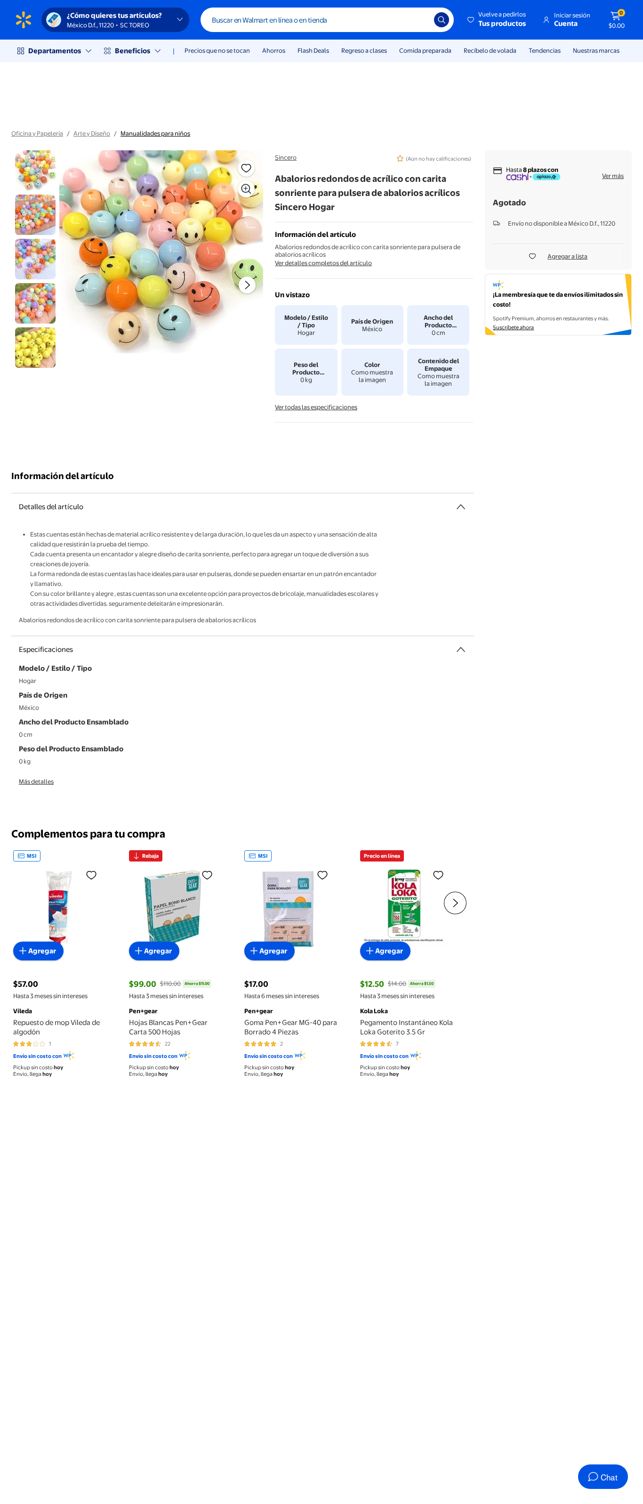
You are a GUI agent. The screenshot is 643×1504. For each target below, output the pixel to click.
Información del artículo (62, 476)
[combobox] (327, 20)
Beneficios (132, 50)
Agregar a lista (567, 256)
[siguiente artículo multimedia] (247, 284)
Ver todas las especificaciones (316, 407)
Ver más (613, 175)
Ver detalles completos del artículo (323, 263)
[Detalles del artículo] (460, 506)
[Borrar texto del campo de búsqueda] (420, 20)
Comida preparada (425, 50)
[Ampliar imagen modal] (246, 188)
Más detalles (36, 781)
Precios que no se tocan (217, 50)
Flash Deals (313, 50)
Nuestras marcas (596, 50)
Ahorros (273, 50)
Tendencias (545, 50)
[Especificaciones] (460, 649)
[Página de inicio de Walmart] (23, 20)
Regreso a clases (364, 50)
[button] (497, 20)
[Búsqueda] (441, 19)
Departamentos (54, 50)
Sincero (286, 157)
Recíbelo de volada (490, 50)
